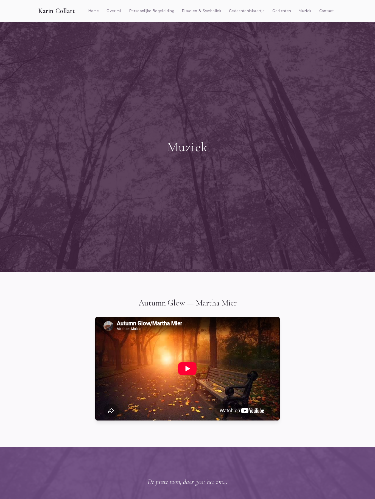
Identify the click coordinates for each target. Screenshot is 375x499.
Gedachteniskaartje (247, 10)
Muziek (305, 10)
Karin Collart (56, 11)
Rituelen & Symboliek (201, 10)
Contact (326, 10)
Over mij (114, 10)
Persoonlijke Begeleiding (151, 10)
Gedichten (281, 10)
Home (93, 10)
